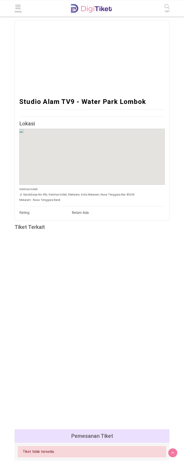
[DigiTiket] (91, 8)
